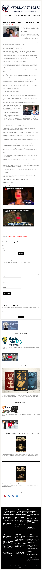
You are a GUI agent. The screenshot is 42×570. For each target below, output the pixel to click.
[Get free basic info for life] (12, 345)
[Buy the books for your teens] (21, 380)
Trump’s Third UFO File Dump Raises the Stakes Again (21, 545)
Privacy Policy (5, 501)
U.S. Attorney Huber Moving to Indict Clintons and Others (33, 559)
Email (3, 248)
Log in (27, 567)
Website (4, 287)
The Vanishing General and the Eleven (31, 529)
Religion (25, 236)
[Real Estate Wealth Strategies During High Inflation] (21, 474)
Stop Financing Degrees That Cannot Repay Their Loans (9, 519)
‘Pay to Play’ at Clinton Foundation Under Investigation (32, 550)
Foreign (19, 236)
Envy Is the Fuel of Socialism (8, 524)
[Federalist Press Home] (21, 8)
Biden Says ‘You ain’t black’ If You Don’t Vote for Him (32, 555)
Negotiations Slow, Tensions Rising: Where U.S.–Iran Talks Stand (33, 513)
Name (4, 276)
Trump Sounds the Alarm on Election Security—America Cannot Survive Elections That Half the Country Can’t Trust (8, 545)
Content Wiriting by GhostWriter (19, 567)
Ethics (17, 236)
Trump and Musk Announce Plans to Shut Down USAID (33, 545)
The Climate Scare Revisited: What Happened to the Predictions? (20, 538)
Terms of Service (5, 503)
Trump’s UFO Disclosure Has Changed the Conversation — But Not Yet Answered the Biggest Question (33, 539)
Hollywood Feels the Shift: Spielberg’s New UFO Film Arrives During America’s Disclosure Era (21, 552)
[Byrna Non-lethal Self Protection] (10, 412)
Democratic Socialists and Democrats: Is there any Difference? (9, 513)
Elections (13, 236)
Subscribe (21, 253)
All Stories (9, 236)
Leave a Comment (15, 24)
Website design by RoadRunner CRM (31, 565)
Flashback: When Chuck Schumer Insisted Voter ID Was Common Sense (20, 519)
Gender (22, 236)
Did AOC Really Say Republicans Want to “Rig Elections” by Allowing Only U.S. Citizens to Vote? (32, 521)
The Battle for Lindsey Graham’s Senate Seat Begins (8, 554)
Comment (5, 265)
